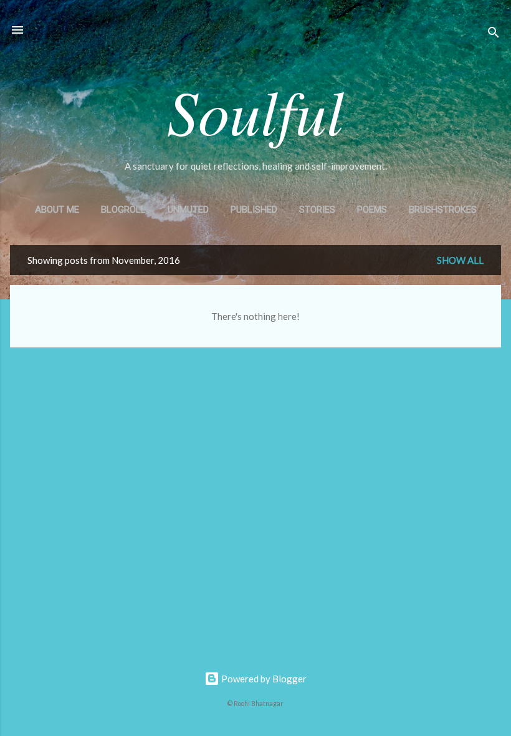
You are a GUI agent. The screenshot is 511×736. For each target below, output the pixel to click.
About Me (57, 209)
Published (254, 209)
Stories (317, 209)
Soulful (255, 110)
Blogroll (123, 209)
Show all (460, 260)
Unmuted (188, 209)
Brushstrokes (443, 209)
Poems (372, 209)
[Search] (493, 34)
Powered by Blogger (263, 678)
